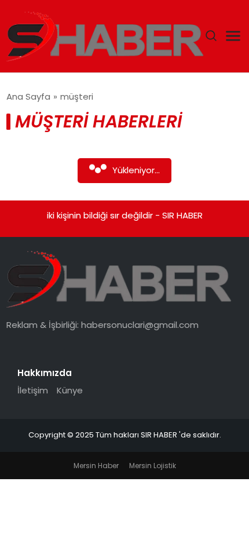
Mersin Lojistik (152, 465)
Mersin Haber (96, 465)
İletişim (32, 390)
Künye (70, 390)
